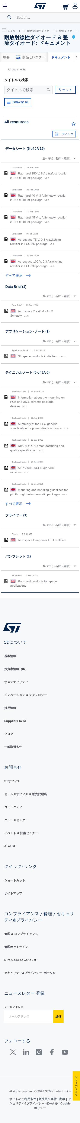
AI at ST (10, 846)
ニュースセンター (16, 820)
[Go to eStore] (66, 6)
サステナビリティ (16, 682)
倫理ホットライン (16, 947)
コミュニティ (13, 807)
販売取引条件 (48, 1099)
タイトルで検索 (16, 80)
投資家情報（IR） (16, 669)
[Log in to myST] (75, 6)
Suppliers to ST (15, 721)
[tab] (6, 57)
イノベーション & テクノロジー (25, 695)
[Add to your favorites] (73, 124)
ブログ (8, 734)
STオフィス (12, 781)
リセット (65, 89)
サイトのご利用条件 (23, 1099)
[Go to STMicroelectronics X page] (14, 1053)
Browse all (21, 102)
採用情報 (10, 708)
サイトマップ (13, 893)
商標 (62, 1099)
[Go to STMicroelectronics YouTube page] (65, 1053)
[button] (5, 6)
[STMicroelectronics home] (40, 6)
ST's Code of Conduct (20, 960)
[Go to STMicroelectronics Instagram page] (39, 1053)
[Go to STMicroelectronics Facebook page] (52, 1053)
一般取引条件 (13, 747)
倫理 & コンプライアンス (21, 934)
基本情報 (10, 656)
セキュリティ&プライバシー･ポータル (30, 972)
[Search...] (9, 17)
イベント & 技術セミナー (21, 833)
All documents (17, 69)
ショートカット (14, 880)
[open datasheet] (6, 173)
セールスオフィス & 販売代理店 (25, 794)
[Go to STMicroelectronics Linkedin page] (26, 1053)
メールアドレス (14, 1007)
